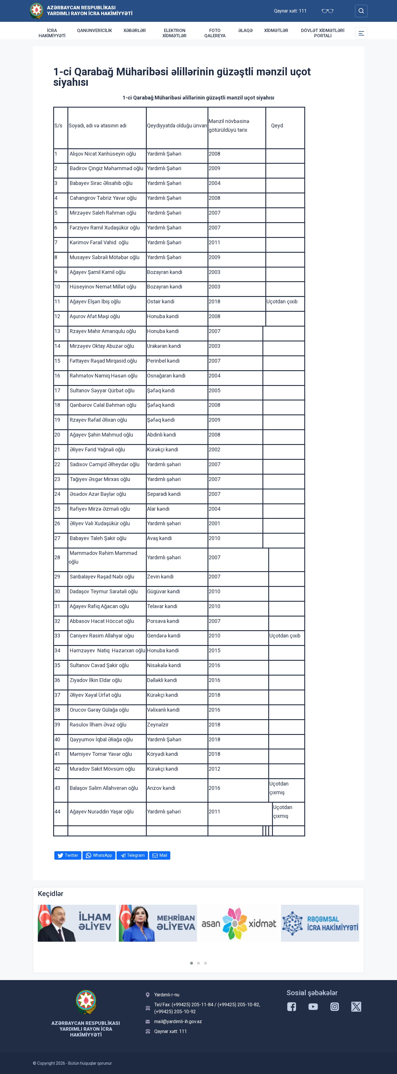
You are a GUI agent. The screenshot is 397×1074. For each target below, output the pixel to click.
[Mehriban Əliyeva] (158, 923)
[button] (191, 963)
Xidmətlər (276, 30)
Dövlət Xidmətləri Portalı (322, 33)
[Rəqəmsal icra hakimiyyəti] (320, 923)
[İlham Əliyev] (77, 923)
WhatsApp (102, 855)
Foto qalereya (215, 33)
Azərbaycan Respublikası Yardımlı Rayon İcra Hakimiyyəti (90, 10)
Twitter (71, 855)
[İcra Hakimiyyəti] (36, 10)
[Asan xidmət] (239, 923)
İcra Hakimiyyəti (52, 33)
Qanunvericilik (94, 30)
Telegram (136, 855)
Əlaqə (245, 30)
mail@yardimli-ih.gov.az (178, 1021)
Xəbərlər (135, 30)
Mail (163, 855)
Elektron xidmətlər (174, 33)
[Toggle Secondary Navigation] (361, 33)
